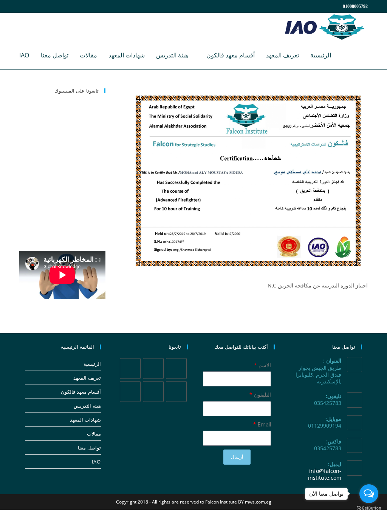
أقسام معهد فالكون (81, 391)
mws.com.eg (258, 502)
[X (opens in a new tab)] (23, 6)
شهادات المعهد (85, 419)
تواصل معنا (89, 447)
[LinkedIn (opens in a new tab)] (51, 6)
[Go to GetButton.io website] (369, 508)
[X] (176, 368)
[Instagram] (130, 368)
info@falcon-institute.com (324, 474)
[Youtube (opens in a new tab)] (60, 6)
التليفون (262, 395)
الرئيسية (92, 363)
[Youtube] (130, 391)
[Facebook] (153, 368)
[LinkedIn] (176, 391)
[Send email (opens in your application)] (68, 6)
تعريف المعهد (87, 377)
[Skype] (153, 391)
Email (264, 425)
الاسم (264, 365)
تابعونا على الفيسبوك (76, 90)
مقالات (94, 433)
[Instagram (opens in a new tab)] (41, 6)
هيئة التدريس (87, 405)
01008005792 (355, 6)
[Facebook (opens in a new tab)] (32, 6)
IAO (96, 461)
